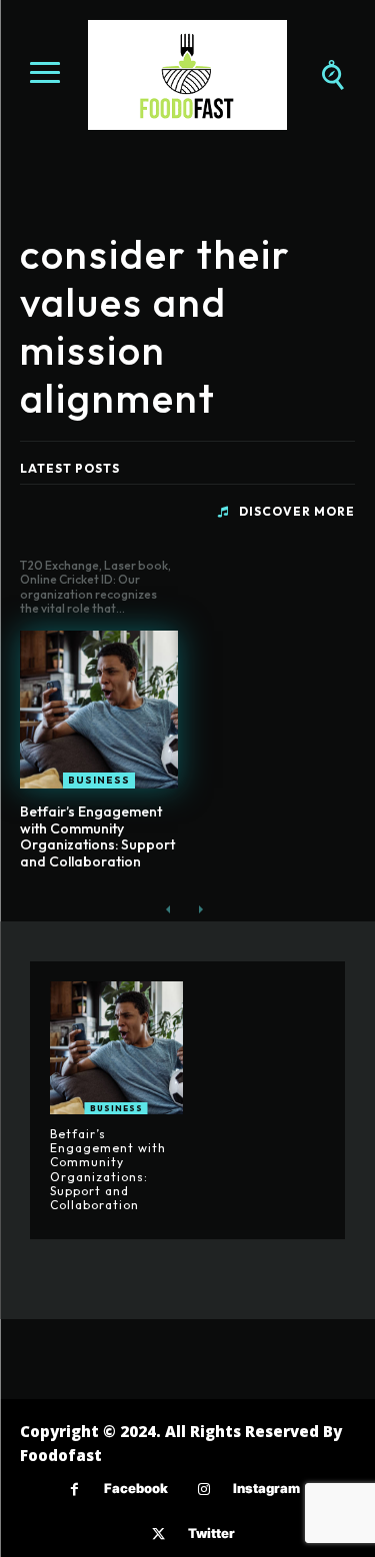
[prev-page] (168, 908)
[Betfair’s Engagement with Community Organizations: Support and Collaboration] (99, 709)
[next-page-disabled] (200, 908)
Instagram (266, 1488)
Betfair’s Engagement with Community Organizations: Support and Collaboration (97, 836)
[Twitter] (158, 1534)
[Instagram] (203, 1489)
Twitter (211, 1533)
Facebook (136, 1488)
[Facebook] (74, 1489)
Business (99, 780)
